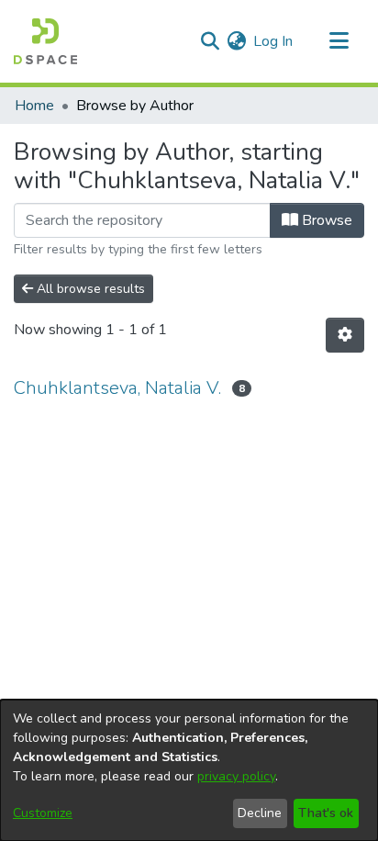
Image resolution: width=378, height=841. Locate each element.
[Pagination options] (345, 335)
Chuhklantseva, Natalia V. (117, 388)
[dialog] (189, 770)
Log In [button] (274, 41)
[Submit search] (209, 41)
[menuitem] (236, 41)
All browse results (89, 288)
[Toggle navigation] (338, 41)
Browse (325, 220)
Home (34, 105)
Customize (42, 813)
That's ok (325, 813)
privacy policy (236, 776)
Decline (260, 813)
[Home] (45, 41)
